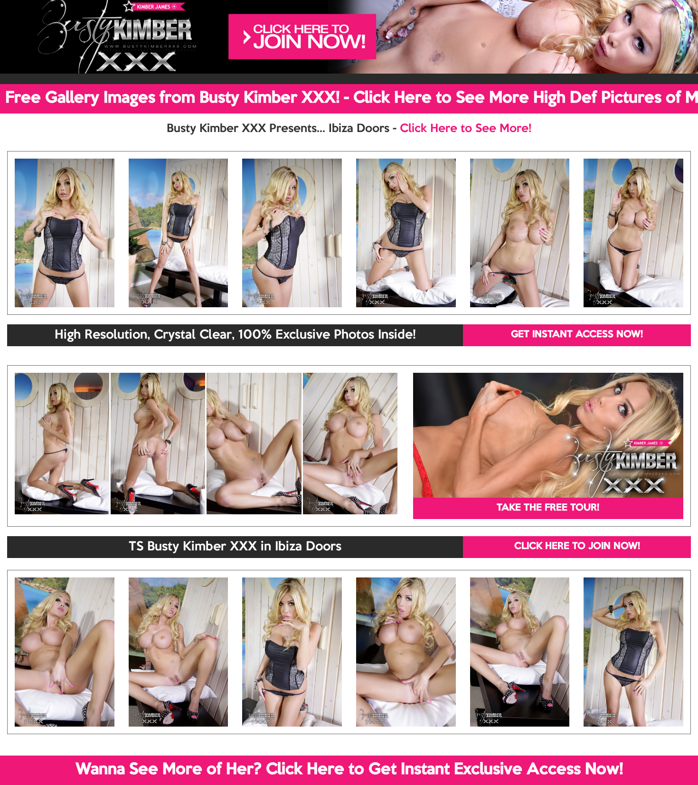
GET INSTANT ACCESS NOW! (577, 335)
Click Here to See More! (465, 128)
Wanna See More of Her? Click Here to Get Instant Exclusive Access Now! (349, 770)
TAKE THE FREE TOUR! (548, 508)
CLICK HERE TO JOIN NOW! (577, 546)
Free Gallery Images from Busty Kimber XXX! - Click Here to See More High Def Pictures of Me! (351, 98)
